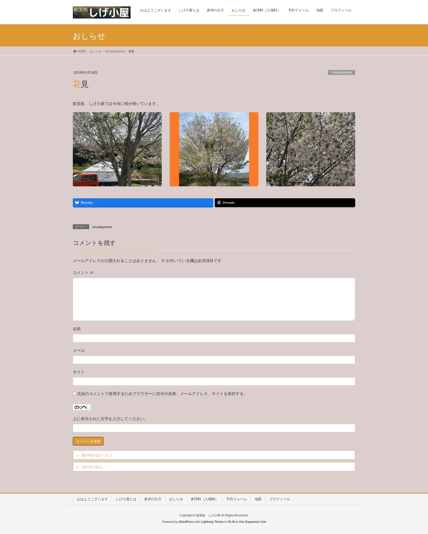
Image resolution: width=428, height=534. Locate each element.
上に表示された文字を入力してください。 (110, 419)
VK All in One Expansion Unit (246, 522)
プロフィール (279, 499)
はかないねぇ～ (93, 467)
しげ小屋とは (126, 499)
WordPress (186, 522)
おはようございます (92, 499)
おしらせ (176, 499)
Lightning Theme (212, 522)
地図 (258, 499)
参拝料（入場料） (204, 499)
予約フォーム (236, 499)
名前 (77, 329)
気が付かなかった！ (97, 455)
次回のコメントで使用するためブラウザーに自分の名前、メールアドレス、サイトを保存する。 (162, 394)
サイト (79, 372)
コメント (83, 272)
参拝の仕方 (152, 499)
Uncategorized (341, 72)
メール (79, 350)
